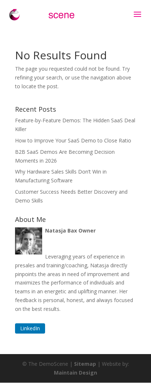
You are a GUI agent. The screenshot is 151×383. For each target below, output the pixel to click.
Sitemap (85, 363)
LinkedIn (30, 328)
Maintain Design (75, 372)
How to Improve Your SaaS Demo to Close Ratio (73, 140)
